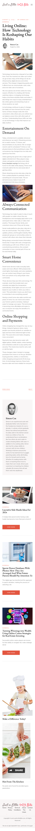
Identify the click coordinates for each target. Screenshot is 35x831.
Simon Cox (23, 19)
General (5, 22)
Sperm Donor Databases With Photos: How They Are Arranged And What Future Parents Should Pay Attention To (17, 572)
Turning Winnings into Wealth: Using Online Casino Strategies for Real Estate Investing (17, 633)
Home (4, 808)
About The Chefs (24, 810)
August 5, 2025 (8, 19)
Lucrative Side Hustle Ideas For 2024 (16, 511)
